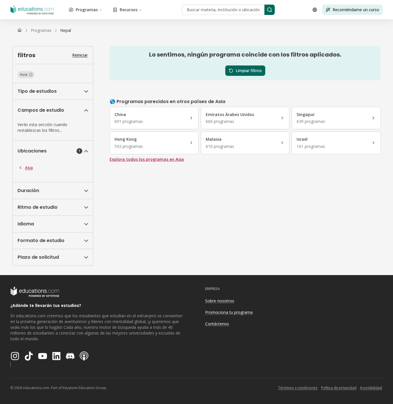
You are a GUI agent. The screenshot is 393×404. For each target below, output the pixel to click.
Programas (87, 9)
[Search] (269, 10)
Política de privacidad (338, 387)
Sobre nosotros (219, 301)
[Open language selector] (315, 10)
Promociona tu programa (229, 312)
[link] (65, 30)
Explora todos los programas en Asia (147, 159)
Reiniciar (80, 55)
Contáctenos (217, 323)
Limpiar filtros (249, 70)
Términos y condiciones (298, 387)
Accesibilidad (371, 387)
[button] (26, 74)
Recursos (129, 9)
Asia (29, 167)
